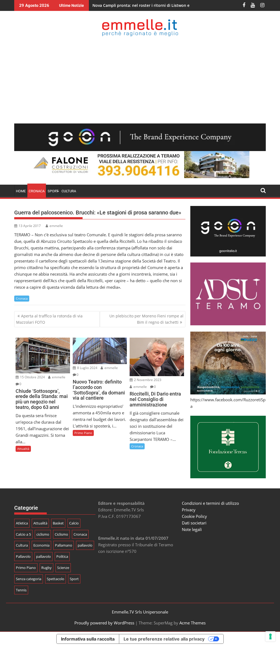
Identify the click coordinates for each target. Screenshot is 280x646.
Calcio (74, 523)
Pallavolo (23, 556)
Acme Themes (192, 623)
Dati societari (194, 523)
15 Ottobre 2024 (32, 377)
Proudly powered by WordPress (104, 623)
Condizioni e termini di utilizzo (210, 503)
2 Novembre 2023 (147, 379)
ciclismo (42, 534)
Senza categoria (28, 578)
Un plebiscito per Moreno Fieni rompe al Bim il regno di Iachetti (146, 319)
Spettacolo (55, 578)
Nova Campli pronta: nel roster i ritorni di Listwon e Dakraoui (150, 5)
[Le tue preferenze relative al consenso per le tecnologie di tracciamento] (270, 636)
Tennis (21, 590)
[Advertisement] (140, 80)
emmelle (56, 225)
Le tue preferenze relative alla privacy (164, 639)
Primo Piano (83, 433)
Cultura (69, 191)
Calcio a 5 (23, 534)
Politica (62, 556)
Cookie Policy (194, 516)
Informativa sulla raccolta (88, 639)
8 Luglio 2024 (86, 367)
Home (21, 191)
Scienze (63, 567)
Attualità (23, 449)
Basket (58, 523)
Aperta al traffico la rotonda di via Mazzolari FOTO (49, 319)
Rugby (46, 567)
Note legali (192, 529)
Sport (74, 578)
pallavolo (85, 545)
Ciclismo (61, 534)
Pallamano (63, 545)
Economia (41, 545)
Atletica (22, 523)
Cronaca (37, 191)
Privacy (189, 509)
